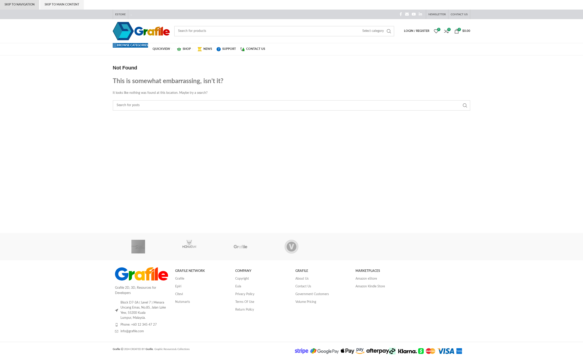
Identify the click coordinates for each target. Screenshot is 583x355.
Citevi (179, 294)
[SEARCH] (389, 31)
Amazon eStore (366, 278)
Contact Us (303, 286)
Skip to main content (62, 4)
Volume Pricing (305, 302)
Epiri (178, 286)
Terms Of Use (244, 302)
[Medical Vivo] (291, 246)
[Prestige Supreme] (138, 246)
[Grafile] (240, 246)
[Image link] (141, 273)
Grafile (179, 278)
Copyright (242, 278)
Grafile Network (190, 271)
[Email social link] (407, 14)
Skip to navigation (20, 4)
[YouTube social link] (413, 14)
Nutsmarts (182, 302)
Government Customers (312, 294)
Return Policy (244, 309)
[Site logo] (141, 31)
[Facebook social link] (401, 14)
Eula (238, 286)
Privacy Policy (244, 294)
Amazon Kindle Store (370, 286)
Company (243, 271)
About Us (302, 278)
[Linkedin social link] (420, 14)
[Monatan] (189, 246)
